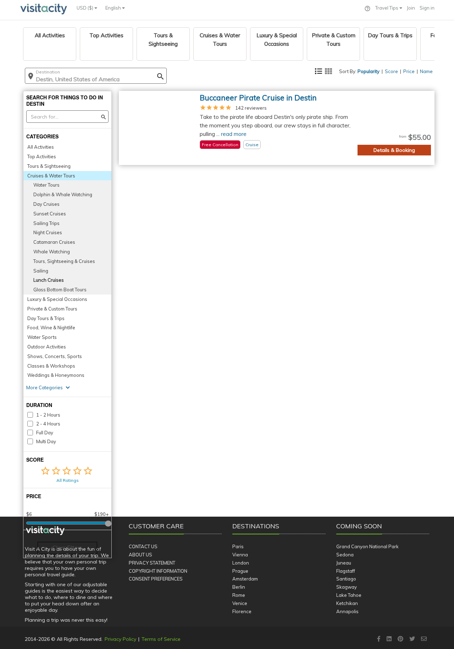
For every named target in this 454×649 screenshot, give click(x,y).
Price (409, 71)
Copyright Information (158, 571)
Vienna (240, 554)
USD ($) (85, 8)
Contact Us (143, 546)
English (113, 8)
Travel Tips (387, 8)
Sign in (427, 8)
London (240, 563)
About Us (140, 554)
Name (426, 71)
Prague (240, 571)
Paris (238, 546)
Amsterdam (245, 579)
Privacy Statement (152, 563)
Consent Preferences (156, 579)
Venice (239, 603)
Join (411, 8)
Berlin (238, 587)
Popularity (369, 71)
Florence (241, 611)
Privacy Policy (120, 639)
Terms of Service (161, 639)
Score (391, 71)
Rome (238, 595)
